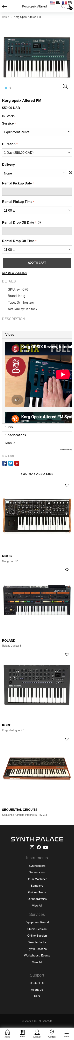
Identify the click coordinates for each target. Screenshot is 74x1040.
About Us (37, 989)
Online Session (37, 935)
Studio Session (37, 929)
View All (37, 905)
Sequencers (37, 872)
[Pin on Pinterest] (16, 463)
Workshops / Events (37, 955)
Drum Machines (37, 879)
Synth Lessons (37, 948)
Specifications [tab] (15, 435)
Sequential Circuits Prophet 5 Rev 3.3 (24, 814)
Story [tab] (9, 427)
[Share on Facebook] (4, 463)
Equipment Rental (37, 922)
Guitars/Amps (37, 892)
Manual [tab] (10, 443)
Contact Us (37, 983)
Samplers (37, 885)
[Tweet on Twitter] (10, 463)
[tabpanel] (37, 380)
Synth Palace (42, 1020)
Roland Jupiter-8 (11, 645)
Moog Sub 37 (10, 561)
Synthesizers (37, 865)
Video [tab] (9, 334)
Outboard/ (34, 899)
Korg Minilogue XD (13, 730)
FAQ (37, 996)
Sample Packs (37, 942)
